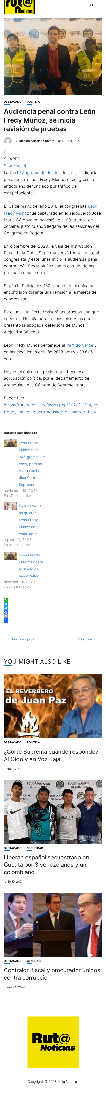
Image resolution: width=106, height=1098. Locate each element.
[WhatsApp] (53, 600)
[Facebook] (53, 612)
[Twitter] (53, 604)
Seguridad (35, 848)
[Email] (53, 616)
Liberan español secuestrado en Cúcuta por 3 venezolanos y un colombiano (46, 864)
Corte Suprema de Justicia (36, 172)
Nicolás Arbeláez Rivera (37, 141)
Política (33, 101)
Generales (35, 961)
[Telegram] (53, 608)
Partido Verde (79, 345)
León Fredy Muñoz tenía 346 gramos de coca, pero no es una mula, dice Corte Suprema (32, 464)
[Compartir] (53, 620)
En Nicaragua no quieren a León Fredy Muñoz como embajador (30, 520)
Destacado (13, 101)
